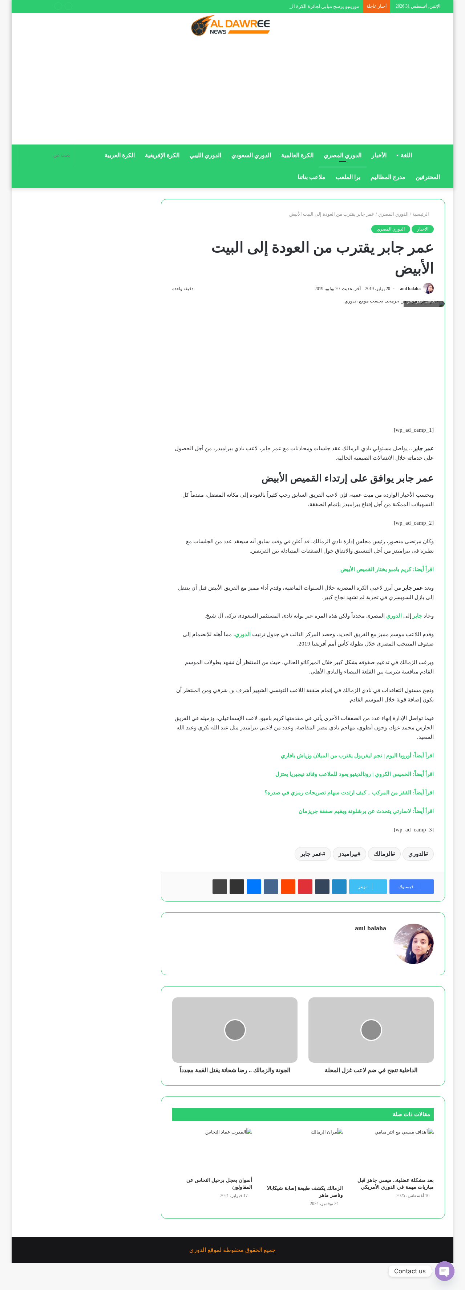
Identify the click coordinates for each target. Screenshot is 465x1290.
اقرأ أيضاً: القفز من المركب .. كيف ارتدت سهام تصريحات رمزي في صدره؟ (349, 792)
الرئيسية (421, 214)
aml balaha (410, 288)
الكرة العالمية (297, 155)
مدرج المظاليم (388, 177)
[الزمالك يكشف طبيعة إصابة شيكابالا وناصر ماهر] (303, 1154)
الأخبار (379, 155)
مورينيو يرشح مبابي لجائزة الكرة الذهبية (320, 6)
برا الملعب (348, 177)
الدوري (416, 854)
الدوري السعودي (251, 155)
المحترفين (428, 177)
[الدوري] (232, 26)
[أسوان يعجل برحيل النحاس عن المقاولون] (212, 1150)
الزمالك (383, 854)
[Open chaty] (444, 1271)
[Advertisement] (232, 93)
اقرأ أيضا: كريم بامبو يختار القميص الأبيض (387, 569)
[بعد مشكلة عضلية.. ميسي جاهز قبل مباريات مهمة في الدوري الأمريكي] (394, 1150)
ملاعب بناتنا (312, 177)
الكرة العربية (120, 155)
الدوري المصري (342, 155)
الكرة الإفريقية (162, 155)
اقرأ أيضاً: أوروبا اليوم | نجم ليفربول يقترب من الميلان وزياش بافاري (357, 755)
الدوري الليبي (205, 155)
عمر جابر (311, 854)
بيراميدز (348, 854)
